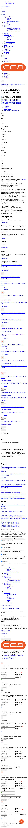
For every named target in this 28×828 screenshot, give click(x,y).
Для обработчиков (10, 2)
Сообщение (18, 677)
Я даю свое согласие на (11, 685)
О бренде (6, 106)
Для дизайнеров (9, 3)
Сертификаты (7, 109)
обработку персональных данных (11, 685)
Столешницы (7, 26)
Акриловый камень (9, 17)
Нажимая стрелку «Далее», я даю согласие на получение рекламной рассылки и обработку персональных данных (13, 618)
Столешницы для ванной (13, 29)
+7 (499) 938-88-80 (5, 6)
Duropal (9, 24)
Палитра (6, 33)
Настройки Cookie (8, 658)
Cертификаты (7, 50)
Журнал (6, 49)
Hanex (8, 19)
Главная (3, 84)
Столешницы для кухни (13, 31)
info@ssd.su (4, 633)
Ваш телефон (19, 674)
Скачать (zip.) (4, 222)
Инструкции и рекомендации (11, 110)
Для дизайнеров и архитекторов (10, 608)
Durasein (9, 18)
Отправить (3, 687)
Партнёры (6, 52)
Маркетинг (5, 561)
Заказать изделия (8, 46)
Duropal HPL (10, 36)
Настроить (3, 538)
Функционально (6, 547)
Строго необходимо (7, 540)
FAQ (8, 601)
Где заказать (23, 179)
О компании (7, 47)
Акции (5, 45)
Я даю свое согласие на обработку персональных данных (11, 713)
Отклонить (10, 538)
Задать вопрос (6, 640)
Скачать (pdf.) (4, 231)
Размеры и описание (20, 756)
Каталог (3, 11)
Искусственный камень (13, 21)
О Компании (7, 593)
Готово (23, 538)
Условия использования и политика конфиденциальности (13, 656)
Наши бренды (7, 35)
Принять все (17, 538)
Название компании (20, 699)
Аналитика (5, 554)
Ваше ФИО (18, 672)
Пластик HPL (7, 22)
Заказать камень (5, 179)
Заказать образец (15, 179)
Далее (2, 621)
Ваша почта (18, 676)
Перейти (3, 459)
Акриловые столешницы (13, 28)
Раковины (6, 25)
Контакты (6, 53)
